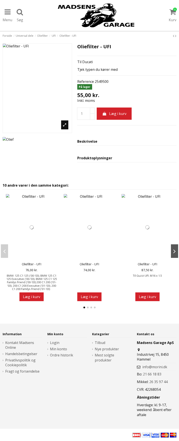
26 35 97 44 (158, 381)
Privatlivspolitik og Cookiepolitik (20, 362)
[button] (84, 307)
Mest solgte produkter (104, 357)
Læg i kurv (117, 113)
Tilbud (100, 342)
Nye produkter (107, 349)
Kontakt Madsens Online (19, 345)
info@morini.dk (154, 367)
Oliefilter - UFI (31, 264)
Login (54, 342)
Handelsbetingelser (21, 353)
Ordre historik (61, 355)
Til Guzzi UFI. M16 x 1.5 (147, 276)
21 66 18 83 (152, 374)
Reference (85, 81)
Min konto (58, 349)
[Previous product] (174, 35)
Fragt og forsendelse (22, 371)
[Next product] (175, 35)
